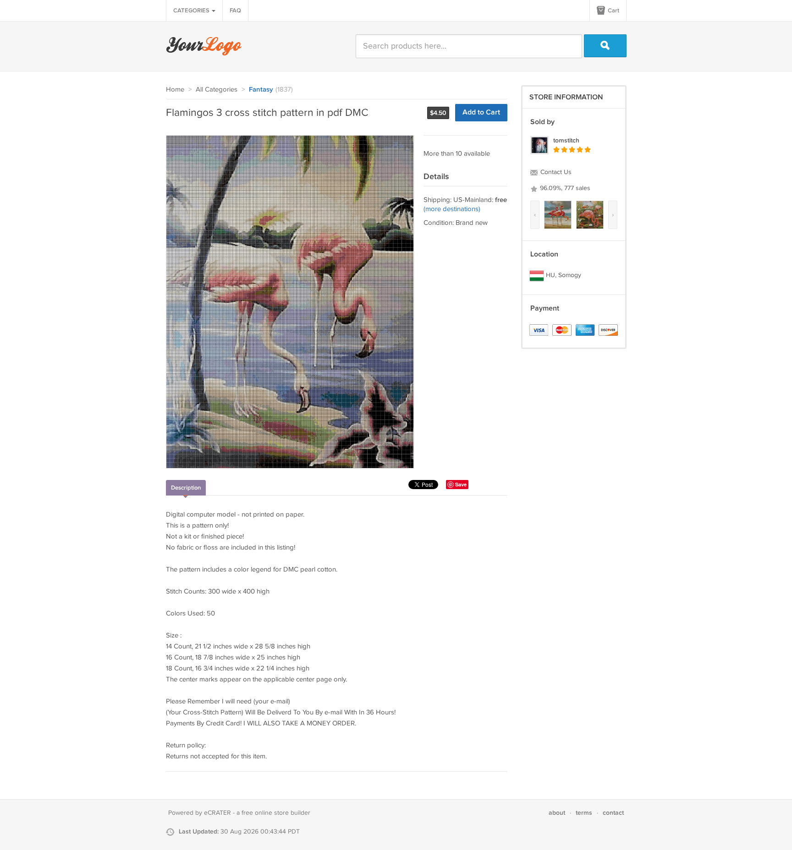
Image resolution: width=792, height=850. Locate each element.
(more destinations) (452, 209)
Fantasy (261, 90)
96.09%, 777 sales (564, 188)
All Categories (216, 89)
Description (186, 487)
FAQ (235, 10)
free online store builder (276, 813)
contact (613, 813)
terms (584, 813)
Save (461, 484)
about (557, 813)
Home (175, 89)
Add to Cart (481, 112)
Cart (612, 10)
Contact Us (555, 172)
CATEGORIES (192, 10)
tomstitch (566, 140)
